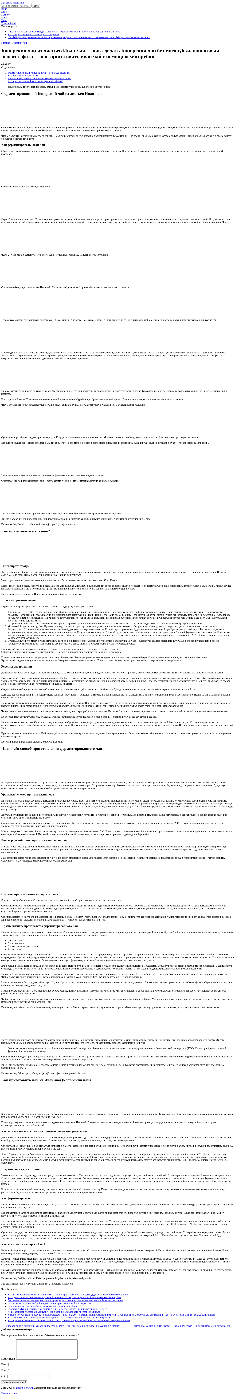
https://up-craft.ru (24, 1387)
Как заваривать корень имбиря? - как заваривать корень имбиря (42, 1306)
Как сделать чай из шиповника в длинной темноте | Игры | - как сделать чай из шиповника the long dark (64, 1297)
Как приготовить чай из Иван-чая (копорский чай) (35, 81)
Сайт (4, 1376)
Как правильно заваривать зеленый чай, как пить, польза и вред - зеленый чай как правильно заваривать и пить (69, 1320)
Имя (4, 1364)
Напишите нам (9, 1393)
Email (5, 1370)
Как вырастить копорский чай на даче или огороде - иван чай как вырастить (49, 1303)
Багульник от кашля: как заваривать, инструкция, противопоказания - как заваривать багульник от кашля (65, 1300)
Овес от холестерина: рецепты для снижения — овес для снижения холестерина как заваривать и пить (64, 31)
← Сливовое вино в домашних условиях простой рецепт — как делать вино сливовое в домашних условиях (60, 1326)
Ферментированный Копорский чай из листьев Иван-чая (39, 72)
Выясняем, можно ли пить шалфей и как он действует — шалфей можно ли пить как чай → (183, 1326)
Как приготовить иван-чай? (23, 75)
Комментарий (8, 1358)
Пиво (4, 20)
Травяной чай (8, 23)
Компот (5, 14)
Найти (36, 6)
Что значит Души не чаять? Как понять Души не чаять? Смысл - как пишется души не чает (57, 1309)
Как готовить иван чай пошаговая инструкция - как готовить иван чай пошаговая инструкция (59, 1317)
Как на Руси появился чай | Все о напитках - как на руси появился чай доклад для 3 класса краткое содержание (68, 1294)
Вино (4, 9)
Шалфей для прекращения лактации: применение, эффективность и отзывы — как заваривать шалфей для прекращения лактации (79, 37)
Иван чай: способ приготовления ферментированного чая (39, 78)
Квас (4, 11)
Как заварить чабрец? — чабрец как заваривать (33, 34)
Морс (4, 17)
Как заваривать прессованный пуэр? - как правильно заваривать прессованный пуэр (54, 1311)
